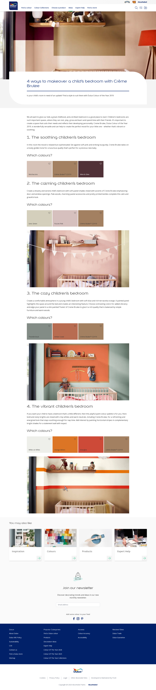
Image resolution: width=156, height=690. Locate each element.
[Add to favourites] (49, 164)
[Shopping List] (141, 7)
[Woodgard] (134, 2)
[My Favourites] (145, 7)
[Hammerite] (127, 2)
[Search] (136, 7)
